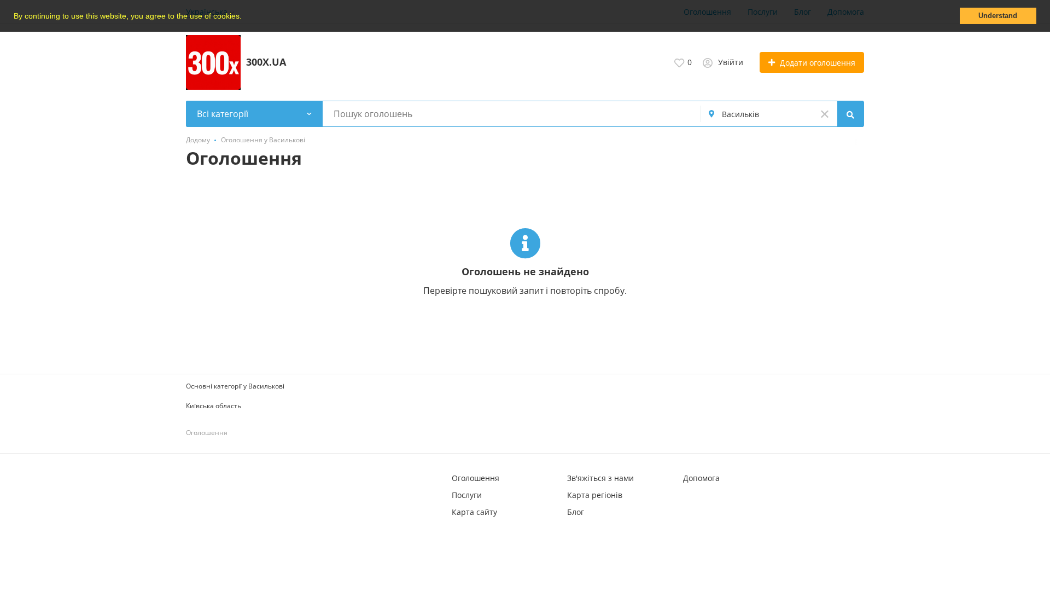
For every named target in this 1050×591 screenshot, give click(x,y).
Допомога (701, 478)
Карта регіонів (594, 495)
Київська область (213, 405)
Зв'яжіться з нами (600, 478)
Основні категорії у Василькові (235, 386)
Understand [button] (997, 16)
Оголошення (475, 478)
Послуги (467, 495)
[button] (245, 17)
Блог (575, 512)
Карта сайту (474, 512)
